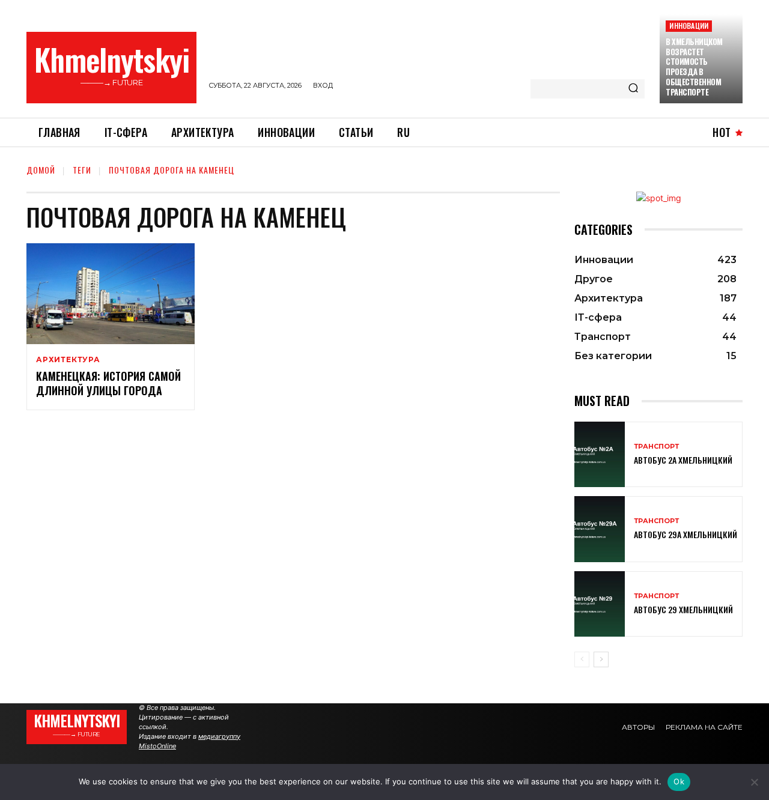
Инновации (688, 25)
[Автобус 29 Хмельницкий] (599, 604)
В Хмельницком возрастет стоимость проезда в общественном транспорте (694, 66)
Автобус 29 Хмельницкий (683, 609)
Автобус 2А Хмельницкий (683, 459)
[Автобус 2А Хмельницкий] (599, 454)
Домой (40, 169)
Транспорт (656, 446)
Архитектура (68, 359)
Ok (678, 781)
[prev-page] (581, 659)
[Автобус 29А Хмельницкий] (599, 529)
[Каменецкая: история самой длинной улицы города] (110, 293)
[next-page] (601, 659)
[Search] (633, 88)
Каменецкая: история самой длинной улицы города (108, 383)
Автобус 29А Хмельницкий (685, 534)
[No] (754, 782)
